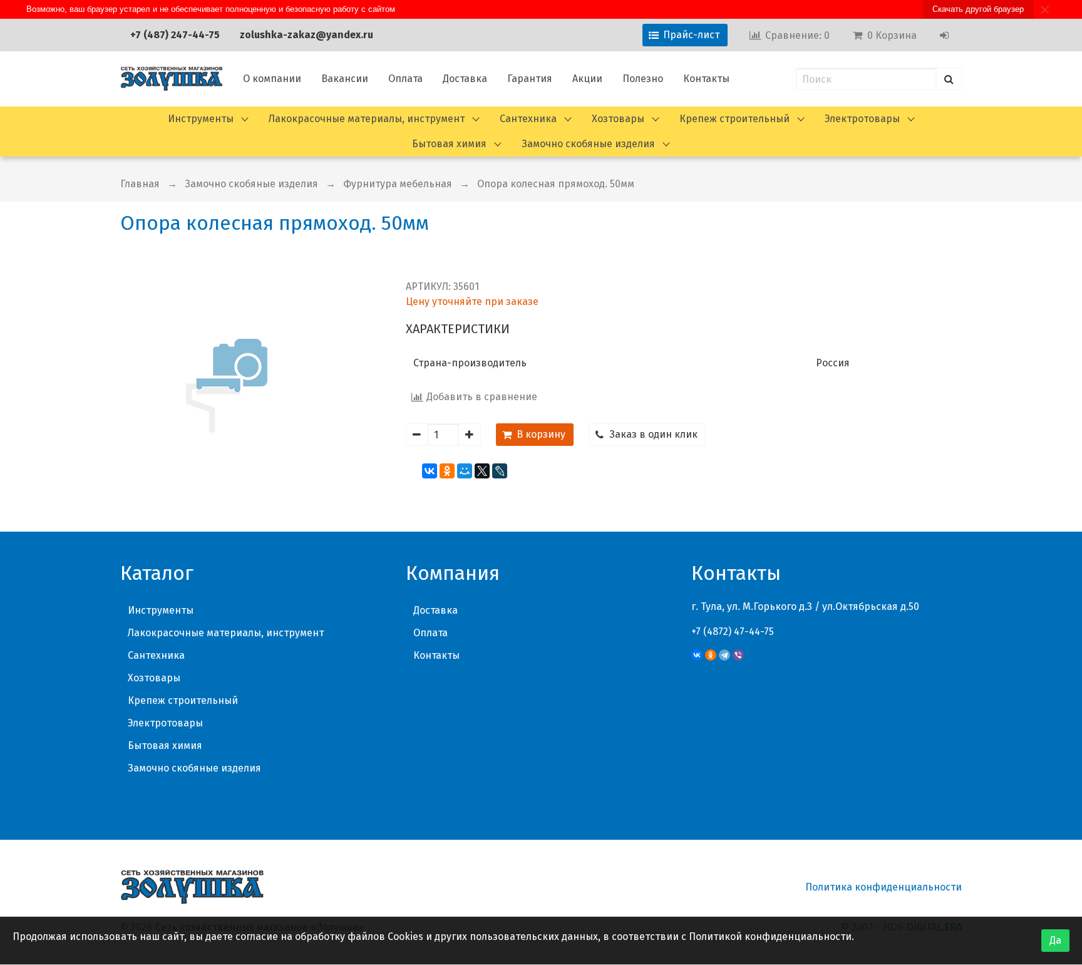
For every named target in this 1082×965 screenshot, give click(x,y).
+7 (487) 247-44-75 (175, 35)
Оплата (405, 79)
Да (1055, 940)
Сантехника (528, 119)
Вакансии (344, 79)
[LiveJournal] (499, 470)
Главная (140, 184)
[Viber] (738, 655)
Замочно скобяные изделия (588, 144)
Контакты (706, 79)
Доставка (465, 79)
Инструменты (201, 119)
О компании (272, 79)
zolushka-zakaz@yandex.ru (306, 35)
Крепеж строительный (734, 119)
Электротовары (862, 119)
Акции (587, 79)
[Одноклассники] (447, 470)
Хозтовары (618, 119)
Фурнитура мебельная (397, 184)
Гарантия (529, 79)
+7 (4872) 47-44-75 (732, 631)
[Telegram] (724, 655)
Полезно (642, 79)
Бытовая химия (449, 144)
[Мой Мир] (464, 470)
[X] (482, 470)
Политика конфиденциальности (883, 887)
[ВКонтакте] (429, 470)
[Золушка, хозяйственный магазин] (171, 78)
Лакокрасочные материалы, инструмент (367, 119)
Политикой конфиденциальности (770, 936)
